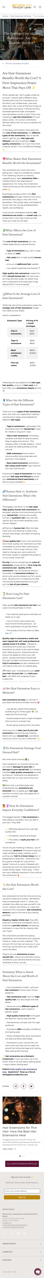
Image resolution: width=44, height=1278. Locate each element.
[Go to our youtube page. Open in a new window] (18, 1233)
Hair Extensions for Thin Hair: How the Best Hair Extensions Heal (20, 1131)
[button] (20, 1156)
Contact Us (6, 1223)
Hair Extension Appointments (14, 1225)
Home (5, 16)
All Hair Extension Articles (17, 63)
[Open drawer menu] (3, 7)
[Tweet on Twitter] (31, 1086)
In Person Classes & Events (13, 1227)
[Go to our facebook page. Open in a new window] (5, 1233)
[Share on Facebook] (23, 1086)
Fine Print (7, 1260)
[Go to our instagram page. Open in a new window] (11, 1233)
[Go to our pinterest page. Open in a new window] (25, 1233)
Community (7, 1252)
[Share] (15, 1086)
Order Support (9, 1244)
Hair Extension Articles (20, 16)
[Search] (34, 7)
